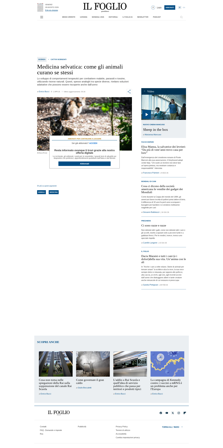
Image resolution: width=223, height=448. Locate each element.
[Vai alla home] (105, 7)
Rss (41, 434)
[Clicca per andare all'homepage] (58, 413)
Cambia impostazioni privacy (128, 438)
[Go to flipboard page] (185, 413)
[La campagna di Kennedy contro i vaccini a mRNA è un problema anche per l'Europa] (167, 364)
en (184, 7)
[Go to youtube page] (167, 413)
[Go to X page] (173, 413)
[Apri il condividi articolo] (129, 91)
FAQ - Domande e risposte (51, 430)
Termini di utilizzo (123, 430)
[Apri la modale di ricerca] (181, 17)
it (180, 7)
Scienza (41, 59)
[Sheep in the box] (163, 107)
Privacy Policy (122, 427)
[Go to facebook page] (161, 413)
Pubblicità (82, 427)
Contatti (43, 427)
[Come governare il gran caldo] (93, 364)
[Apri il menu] (41, 17)
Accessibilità (121, 434)
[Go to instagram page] (179, 413)
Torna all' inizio (170, 427)
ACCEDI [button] (93, 143)
